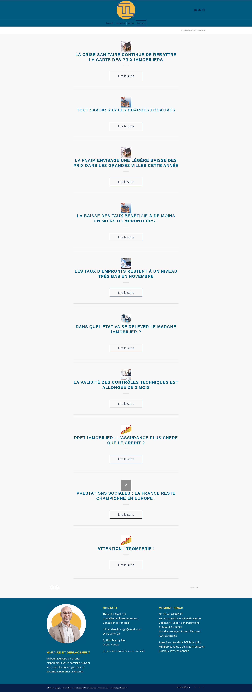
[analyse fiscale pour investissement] (126, 374)
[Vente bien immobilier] (126, 319)
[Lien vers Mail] (199, 10)
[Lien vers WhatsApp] (203, 10)
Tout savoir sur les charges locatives (126, 110)
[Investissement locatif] (126, 263)
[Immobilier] (126, 46)
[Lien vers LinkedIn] (196, 10)
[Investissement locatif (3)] (126, 102)
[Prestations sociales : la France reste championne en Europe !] (126, 485)
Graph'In (123, 688)
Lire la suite (126, 76)
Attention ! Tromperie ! (126, 548)
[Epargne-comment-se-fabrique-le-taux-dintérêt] (126, 430)
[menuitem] (109, 23)
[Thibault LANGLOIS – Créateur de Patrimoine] (126, 10)
